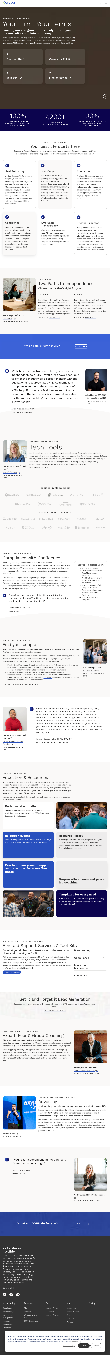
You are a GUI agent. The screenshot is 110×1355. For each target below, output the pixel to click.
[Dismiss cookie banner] (101, 1333)
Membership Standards (8, 1325)
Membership (9, 1303)
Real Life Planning (10, 472)
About (70, 1303)
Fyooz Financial (89, 670)
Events (49, 1303)
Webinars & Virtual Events (31, 1316)
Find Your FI (7, 318)
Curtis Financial (98, 1195)
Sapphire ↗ (90, 317)
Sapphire (6, 1321)
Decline (96, 1345)
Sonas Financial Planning (84, 1070)
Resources (29, 1303)
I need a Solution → (12, 972)
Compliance (7, 1308)
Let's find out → (81, 1224)
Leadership (71, 1308)
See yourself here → (55, 1010)
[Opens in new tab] (12, 495)
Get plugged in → (38, 468)
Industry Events (52, 1308)
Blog (26, 1308)
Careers (70, 1315)
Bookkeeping (8, 1311)
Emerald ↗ (54, 317)
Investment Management (8, 1316)
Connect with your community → (20, 685)
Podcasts (27, 1311)
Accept (83, 1345)
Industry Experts (52, 1315)
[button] (106, 3)
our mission (49, 1130)
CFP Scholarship (31, 1321)
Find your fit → (81, 346)
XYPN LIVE (48, 677)
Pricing (92, 1303)
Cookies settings (69, 1346)
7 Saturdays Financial (94, 398)
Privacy (70, 1322)
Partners (70, 1318)
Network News (73, 1311)
